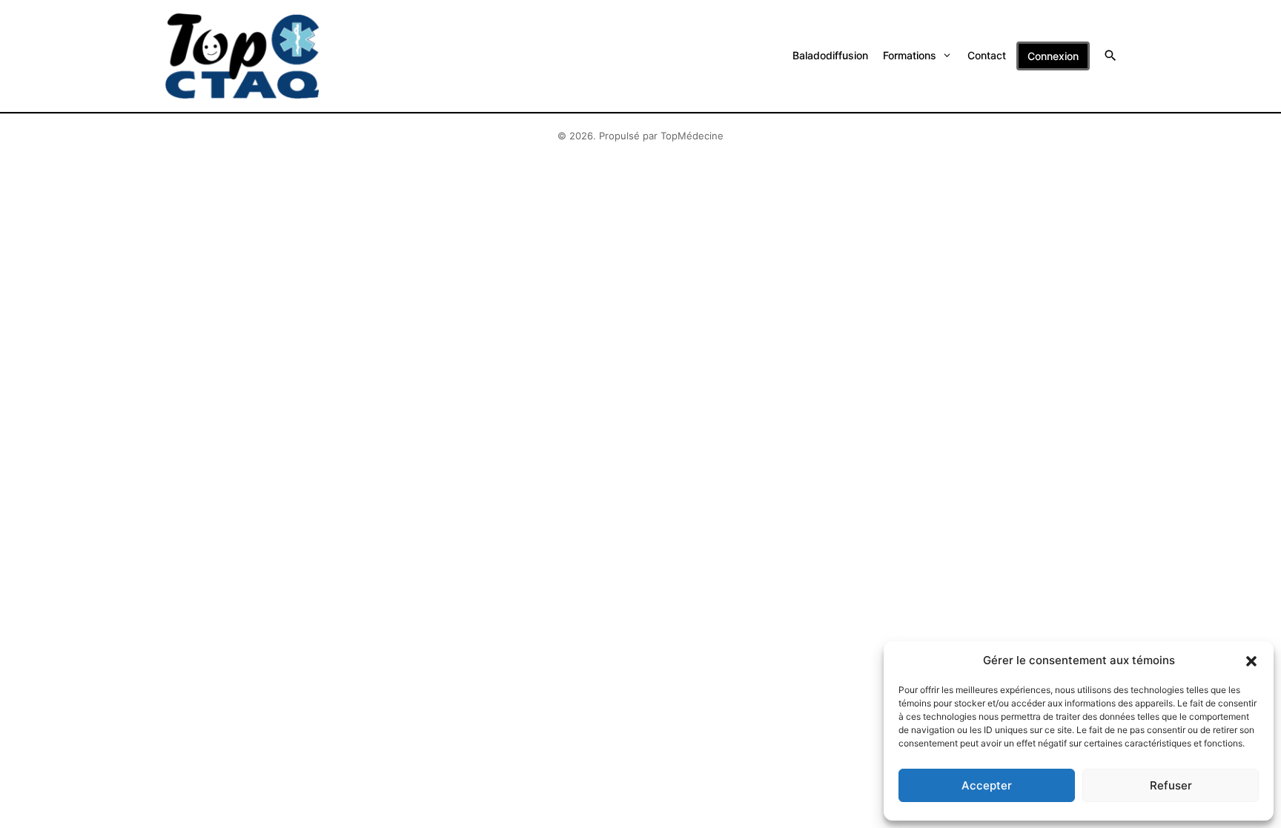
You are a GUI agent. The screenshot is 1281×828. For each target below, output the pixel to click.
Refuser (1171, 785)
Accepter (986, 785)
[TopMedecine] (242, 56)
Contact (986, 55)
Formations (909, 55)
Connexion (1053, 56)
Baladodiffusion (830, 55)
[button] (1251, 660)
